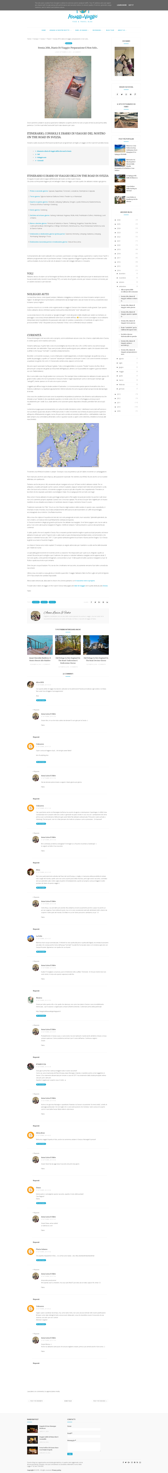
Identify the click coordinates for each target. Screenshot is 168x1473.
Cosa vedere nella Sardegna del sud (131, 189)
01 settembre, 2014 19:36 (43, 1190)
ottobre (121, 282)
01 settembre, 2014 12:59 (48, 968)
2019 (118, 249)
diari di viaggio (79, 586)
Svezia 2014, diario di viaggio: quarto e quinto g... (129, 314)
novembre (122, 278)
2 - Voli (37, 154)
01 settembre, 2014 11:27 (43, 746)
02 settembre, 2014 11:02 (48, 1276)
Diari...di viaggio (81, 30)
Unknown (40, 744)
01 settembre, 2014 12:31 (43, 938)
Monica (39, 998)
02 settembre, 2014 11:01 (48, 1219)
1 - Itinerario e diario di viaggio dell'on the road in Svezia (53, 151)
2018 (118, 254)
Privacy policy (56, 1470)
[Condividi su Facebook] (91, 602)
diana (38, 1188)
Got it (131, 5)
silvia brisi (40, 1133)
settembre (122, 286)
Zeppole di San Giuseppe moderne (47, 1427)
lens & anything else (42, 755)
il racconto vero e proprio (85, 581)
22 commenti (77, 52)
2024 (118, 228)
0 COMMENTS (74, 667)
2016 (118, 262)
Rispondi (42, 700)
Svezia (105, 586)
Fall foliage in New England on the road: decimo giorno (96, 659)
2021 (118, 241)
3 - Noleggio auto (40, 157)
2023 (118, 233)
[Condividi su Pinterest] (103, 602)
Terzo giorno (35, 196)
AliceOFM (40, 682)
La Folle (39, 936)
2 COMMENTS (46, 664)
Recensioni (97, 30)
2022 (118, 237)
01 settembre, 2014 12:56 (48, 840)
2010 (118, 407)
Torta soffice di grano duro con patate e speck (48, 1449)
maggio (121, 371)
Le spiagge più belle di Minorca (131, 177)
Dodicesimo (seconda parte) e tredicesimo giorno (48, 242)
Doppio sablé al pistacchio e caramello (48, 1438)
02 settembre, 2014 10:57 (48, 1032)
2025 (118, 224)
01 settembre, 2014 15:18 (43, 1067)
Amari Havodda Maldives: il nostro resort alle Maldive (40, 659)
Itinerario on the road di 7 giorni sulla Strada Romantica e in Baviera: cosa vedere (125, 165)
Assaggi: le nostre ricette (60, 30)
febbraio (122, 384)
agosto (121, 359)
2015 (118, 266)
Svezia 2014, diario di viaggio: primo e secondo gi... (128, 343)
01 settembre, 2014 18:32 (43, 1135)
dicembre (122, 273)
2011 (118, 403)
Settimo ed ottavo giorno (39, 215)
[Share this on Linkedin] (107, 602)
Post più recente (36, 1401)
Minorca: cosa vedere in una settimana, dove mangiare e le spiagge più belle (126, 150)
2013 (118, 394)
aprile (121, 376)
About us (121, 30)
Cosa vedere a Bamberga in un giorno (131, 199)
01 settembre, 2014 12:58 (48, 904)
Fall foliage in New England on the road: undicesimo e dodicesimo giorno (68, 660)
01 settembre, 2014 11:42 (43, 808)
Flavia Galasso (41, 1249)
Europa (68, 43)
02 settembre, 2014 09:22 (43, 1309)
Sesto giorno (35, 210)
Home (44, 30)
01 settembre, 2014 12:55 (48, 716)
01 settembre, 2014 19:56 (43, 1252)
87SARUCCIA (41, 1064)
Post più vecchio (99, 1401)
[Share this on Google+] (99, 602)
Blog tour (110, 30)
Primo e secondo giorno (39, 191)
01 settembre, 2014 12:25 (43, 872)
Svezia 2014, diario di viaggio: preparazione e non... (129, 352)
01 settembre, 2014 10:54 (43, 685)
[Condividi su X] (95, 602)
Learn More (122, 5)
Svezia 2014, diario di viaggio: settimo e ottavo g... (129, 298)
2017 (118, 258)
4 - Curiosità (39, 160)
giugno (121, 367)
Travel (52, 602)
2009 (118, 411)
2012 (118, 398)
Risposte (36, 710)
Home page (68, 1401)
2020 (118, 245)
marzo (121, 380)
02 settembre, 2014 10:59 (48, 1100)
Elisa (38, 870)
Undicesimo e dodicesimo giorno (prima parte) (47, 234)
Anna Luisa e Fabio (48, 714)
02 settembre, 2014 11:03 (48, 1340)
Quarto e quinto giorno (39, 202)
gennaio (121, 389)
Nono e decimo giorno (38, 223)
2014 (118, 270)
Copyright (30, 1470)
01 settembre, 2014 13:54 (43, 1000)
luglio (120, 363)
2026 (118, 220)
